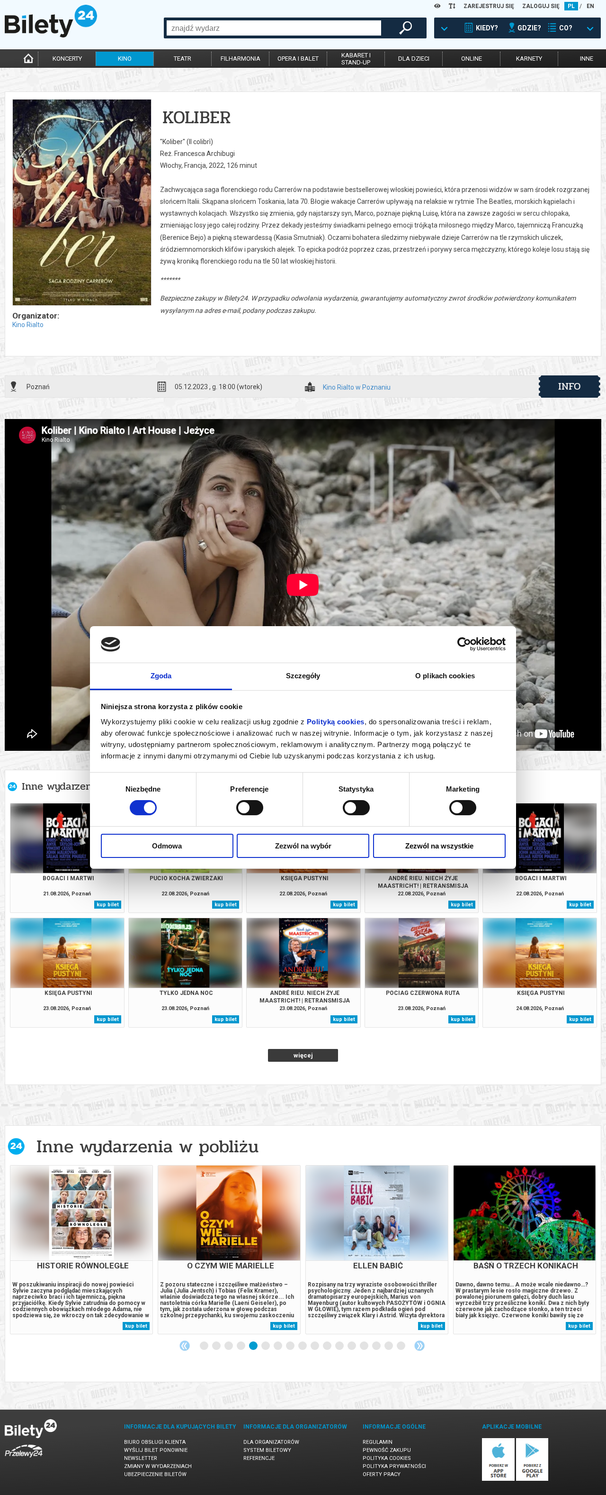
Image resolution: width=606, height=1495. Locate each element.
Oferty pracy (382, 1474)
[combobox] (274, 28)
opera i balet (298, 58)
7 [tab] (278, 1346)
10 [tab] (315, 1346)
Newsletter (140, 1458)
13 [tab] (352, 1346)
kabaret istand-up (356, 59)
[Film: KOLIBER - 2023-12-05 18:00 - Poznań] (81, 203)
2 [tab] (217, 1346)
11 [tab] (327, 1346)
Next (419, 1345)
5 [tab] (253, 1346)
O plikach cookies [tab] (445, 676)
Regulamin (377, 1442)
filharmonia (240, 58)
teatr (182, 58)
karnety (529, 58)
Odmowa (167, 846)
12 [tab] (340, 1346)
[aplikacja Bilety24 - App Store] (498, 1479)
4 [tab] (241, 1346)
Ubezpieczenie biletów (155, 1474)
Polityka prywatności (394, 1466)
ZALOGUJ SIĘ (541, 6)
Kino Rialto (28, 324)
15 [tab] (377, 1346)
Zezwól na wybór (303, 846)
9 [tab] (303, 1346)
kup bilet (108, 905)
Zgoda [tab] (161, 676)
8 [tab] (290, 1346)
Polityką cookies (336, 722)
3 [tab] (229, 1346)
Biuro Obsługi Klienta (155, 1442)
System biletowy (267, 1450)
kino (125, 58)
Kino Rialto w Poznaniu (357, 387)
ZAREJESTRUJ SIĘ (488, 6)
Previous (184, 1345)
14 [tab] (364, 1346)
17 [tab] (401, 1346)
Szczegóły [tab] (303, 676)
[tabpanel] (81, 1249)
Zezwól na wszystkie (439, 846)
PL (571, 6)
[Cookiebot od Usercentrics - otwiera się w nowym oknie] (464, 644)
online (471, 58)
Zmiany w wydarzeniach (158, 1466)
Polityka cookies (387, 1458)
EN (590, 6)
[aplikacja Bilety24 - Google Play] (532, 1479)
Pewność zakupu (387, 1450)
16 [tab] (389, 1346)
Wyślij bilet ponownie (155, 1450)
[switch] (249, 807)
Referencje (259, 1458)
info (569, 386)
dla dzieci (413, 58)
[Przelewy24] (24, 1459)
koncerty (67, 58)
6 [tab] (266, 1346)
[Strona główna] (51, 35)
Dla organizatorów (271, 1442)
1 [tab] (204, 1346)
